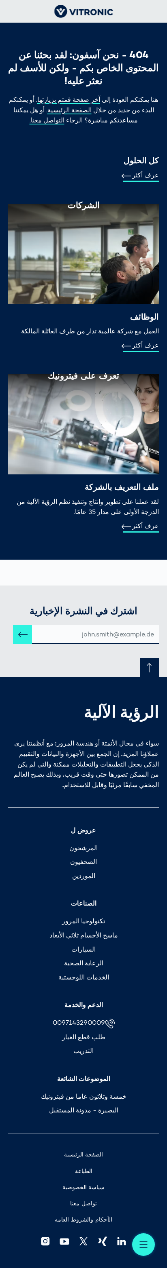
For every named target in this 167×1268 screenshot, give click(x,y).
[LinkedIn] (121, 1241)
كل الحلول (141, 160)
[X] (83, 1241)
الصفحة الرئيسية (69, 110)
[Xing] (102, 1241)
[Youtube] (64, 1241)
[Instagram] (45, 1241)
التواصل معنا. (47, 120)
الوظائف (144, 317)
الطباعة (83, 1171)
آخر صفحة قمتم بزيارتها (68, 99)
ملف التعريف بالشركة (122, 487)
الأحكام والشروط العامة (83, 1219)
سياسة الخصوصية (83, 1187)
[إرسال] (22, 634)
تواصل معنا (83, 1203)
